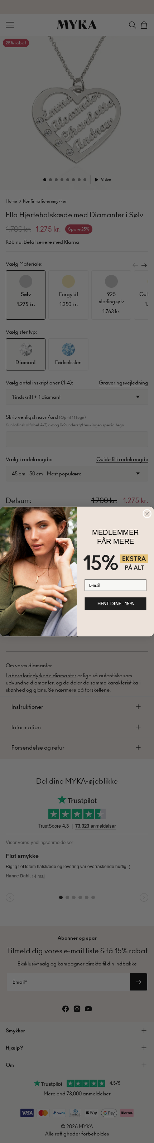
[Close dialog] (147, 514)
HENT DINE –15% (115, 603)
